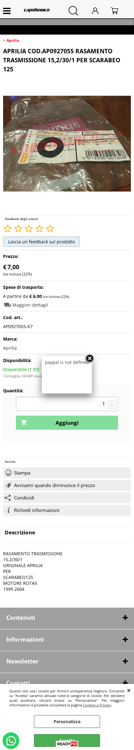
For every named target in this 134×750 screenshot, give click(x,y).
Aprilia (10, 348)
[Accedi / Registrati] (100, 11)
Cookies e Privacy (97, 705)
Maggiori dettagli (30, 305)
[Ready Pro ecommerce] (67, 744)
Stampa (22, 473)
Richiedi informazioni (37, 510)
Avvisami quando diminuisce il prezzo (54, 485)
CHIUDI (129, 690)
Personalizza (67, 721)
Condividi (24, 497)
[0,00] (119, 11)
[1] (67, 404)
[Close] (89, 358)
